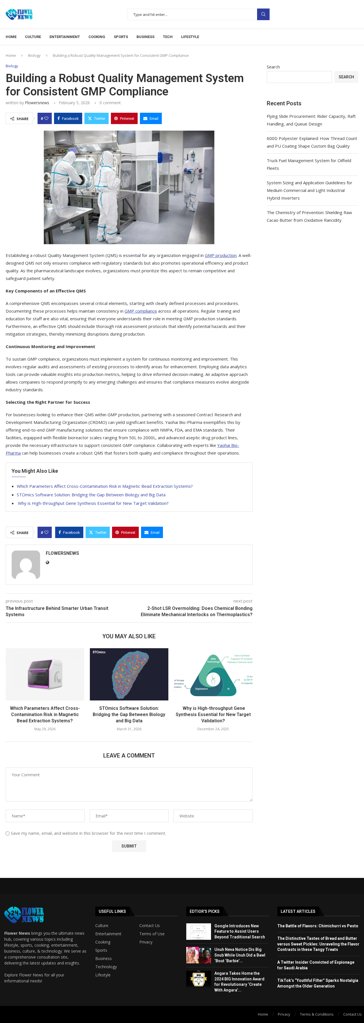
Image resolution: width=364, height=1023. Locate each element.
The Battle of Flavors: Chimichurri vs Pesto (317, 926)
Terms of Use (152, 934)
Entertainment (64, 37)
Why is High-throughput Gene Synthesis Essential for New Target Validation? (93, 503)
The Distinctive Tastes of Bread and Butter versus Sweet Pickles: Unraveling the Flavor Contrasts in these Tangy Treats (318, 944)
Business (145, 37)
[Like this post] (46, 118)
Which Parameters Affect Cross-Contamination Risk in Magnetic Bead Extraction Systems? (105, 486)
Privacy (145, 942)
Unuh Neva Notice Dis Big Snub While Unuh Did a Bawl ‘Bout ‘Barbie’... (239, 955)
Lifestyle (190, 37)
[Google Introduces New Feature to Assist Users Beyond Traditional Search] (198, 931)
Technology (106, 967)
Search (263, 14)
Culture (33, 37)
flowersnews (37, 102)
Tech (168, 37)
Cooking (96, 37)
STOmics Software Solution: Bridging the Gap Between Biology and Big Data (91, 494)
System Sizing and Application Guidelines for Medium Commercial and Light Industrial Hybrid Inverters (309, 190)
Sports (121, 37)
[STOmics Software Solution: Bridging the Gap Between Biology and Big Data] (129, 674)
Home (11, 37)
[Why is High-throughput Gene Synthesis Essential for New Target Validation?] (213, 674)
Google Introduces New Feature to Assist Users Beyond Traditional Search (239, 931)
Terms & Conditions (317, 1014)
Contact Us (149, 926)
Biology (34, 55)
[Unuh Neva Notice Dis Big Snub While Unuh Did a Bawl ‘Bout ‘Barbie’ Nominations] (198, 955)
